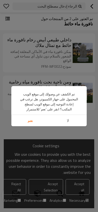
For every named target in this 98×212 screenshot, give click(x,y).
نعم (30, 120)
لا (68, 120)
